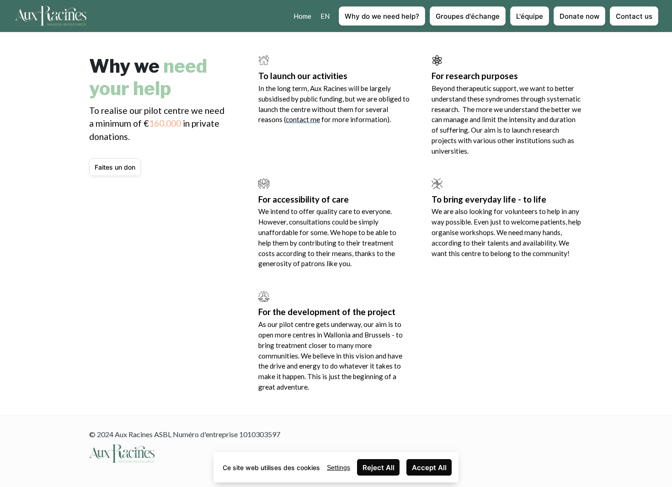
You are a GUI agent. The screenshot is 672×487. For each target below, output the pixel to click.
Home (302, 16)
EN (325, 16)
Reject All (379, 467)
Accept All (429, 467)
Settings (338, 467)
